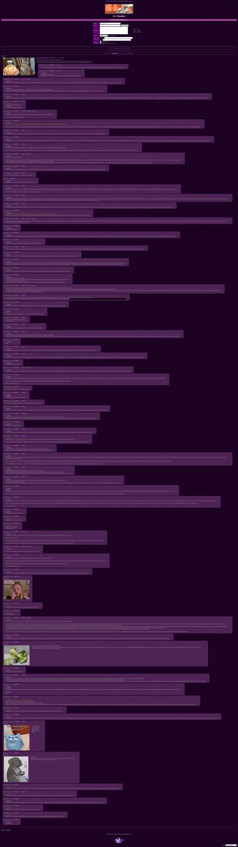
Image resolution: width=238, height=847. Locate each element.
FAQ (111, 1)
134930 (16, 309)
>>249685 (23, 791)
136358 (16, 428)
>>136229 (23, 331)
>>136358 (23, 413)
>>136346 (23, 406)
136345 (16, 406)
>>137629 (8, 548)
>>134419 (28, 153)
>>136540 (23, 467)
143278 (16, 675)
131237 (62, 58)
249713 (16, 812)
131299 (16, 130)
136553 (16, 497)
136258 (16, 367)
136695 (16, 509)
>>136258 (33, 285)
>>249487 (23, 721)
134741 (16, 295)
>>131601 (23, 203)
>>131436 (23, 185)
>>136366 (23, 435)
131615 (16, 239)
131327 (16, 144)
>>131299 (8, 139)
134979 (16, 331)
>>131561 (8, 228)
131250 (16, 94)
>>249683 (8, 801)
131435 (16, 185)
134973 (16, 324)
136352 (16, 421)
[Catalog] (8, 830)
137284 (16, 523)
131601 (16, 232)
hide (4, 56)
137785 (16, 610)
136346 (16, 413)
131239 (52, 70)
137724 (16, 569)
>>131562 (23, 218)
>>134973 (23, 317)
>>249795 (33, 111)
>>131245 (8, 88)
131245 (16, 79)
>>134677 (8, 304)
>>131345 (8, 188)
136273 (16, 386)
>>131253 (23, 94)
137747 (16, 603)
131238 (52, 65)
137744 (16, 576)
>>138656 (28, 617)
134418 (16, 259)
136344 (16, 400)
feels (127, 1)
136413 (16, 467)
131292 (16, 120)
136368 (16, 453)
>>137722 (23, 546)
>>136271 (23, 367)
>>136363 (8, 447)
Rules (108, 1)
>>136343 (23, 346)
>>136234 (23, 353)
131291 (16, 111)
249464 (16, 714)
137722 (16, 554)
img (124, 1)
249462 (16, 707)
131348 (13, 178)
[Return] (126, 20)
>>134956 (8, 326)
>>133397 (23, 246)
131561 (16, 218)
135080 (16, 339)
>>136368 (23, 445)
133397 (16, 252)
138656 (16, 668)
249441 (16, 696)
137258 (16, 516)
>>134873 (23, 285)
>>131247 (23, 79)
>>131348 (23, 101)
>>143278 (8, 692)
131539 (16, 210)
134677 (16, 285)
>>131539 (23, 195)
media (120, 1)
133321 (16, 246)
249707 (16, 805)
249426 (16, 684)
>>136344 (8, 424)
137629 (16, 531)
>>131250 (8, 106)
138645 (16, 635)
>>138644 (8, 637)
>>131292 (28, 79)
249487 (16, 753)
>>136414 (23, 453)
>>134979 (8, 356)
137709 (16, 546)
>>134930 (23, 295)
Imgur (101, 39)
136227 (16, 346)
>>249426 (28, 111)
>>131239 (58, 65)
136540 (16, 486)
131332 (16, 166)
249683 (16, 791)
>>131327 (58, 70)
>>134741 (8, 311)
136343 (16, 392)
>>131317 (23, 130)
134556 (16, 274)
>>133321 (8, 254)
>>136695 (33, 218)
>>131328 (23, 144)
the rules (115, 53)
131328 (16, 153)
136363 (16, 435)
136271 (16, 374)
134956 (16, 317)
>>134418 (23, 153)
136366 (16, 445)
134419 (16, 267)
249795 (16, 819)
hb (129, 1)
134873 (16, 302)
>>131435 (23, 172)
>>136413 (23, 428)
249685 (16, 798)
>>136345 (23, 392)
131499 (16, 203)
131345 (16, 173)
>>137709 (23, 531)
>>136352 (23, 400)
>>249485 (33, 757)
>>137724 (28, 546)
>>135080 (23, 324)
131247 (16, 86)
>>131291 (8, 168)
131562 (16, 225)
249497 (16, 784)
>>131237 (8, 81)
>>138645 (23, 617)
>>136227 (28, 285)
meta (115, 1)
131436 (16, 195)
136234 (16, 360)
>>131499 (108, 236)
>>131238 (43, 73)
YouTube (102, 38)
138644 (16, 617)
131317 (16, 137)
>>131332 (23, 111)
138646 (16, 642)
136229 (16, 353)
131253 (16, 101)
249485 (16, 721)
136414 (16, 476)
